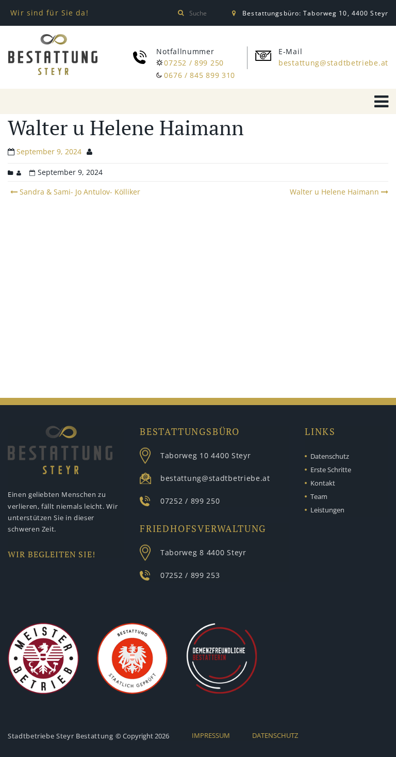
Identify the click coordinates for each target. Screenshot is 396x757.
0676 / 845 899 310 (199, 75)
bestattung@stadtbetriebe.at (333, 63)
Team (318, 496)
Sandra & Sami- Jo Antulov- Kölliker (79, 192)
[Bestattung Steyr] (52, 54)
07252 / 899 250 (194, 63)
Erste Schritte (330, 469)
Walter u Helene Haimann (334, 192)
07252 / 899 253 (190, 575)
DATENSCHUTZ (275, 735)
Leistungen (327, 509)
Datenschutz (329, 456)
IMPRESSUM (211, 735)
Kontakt (322, 483)
